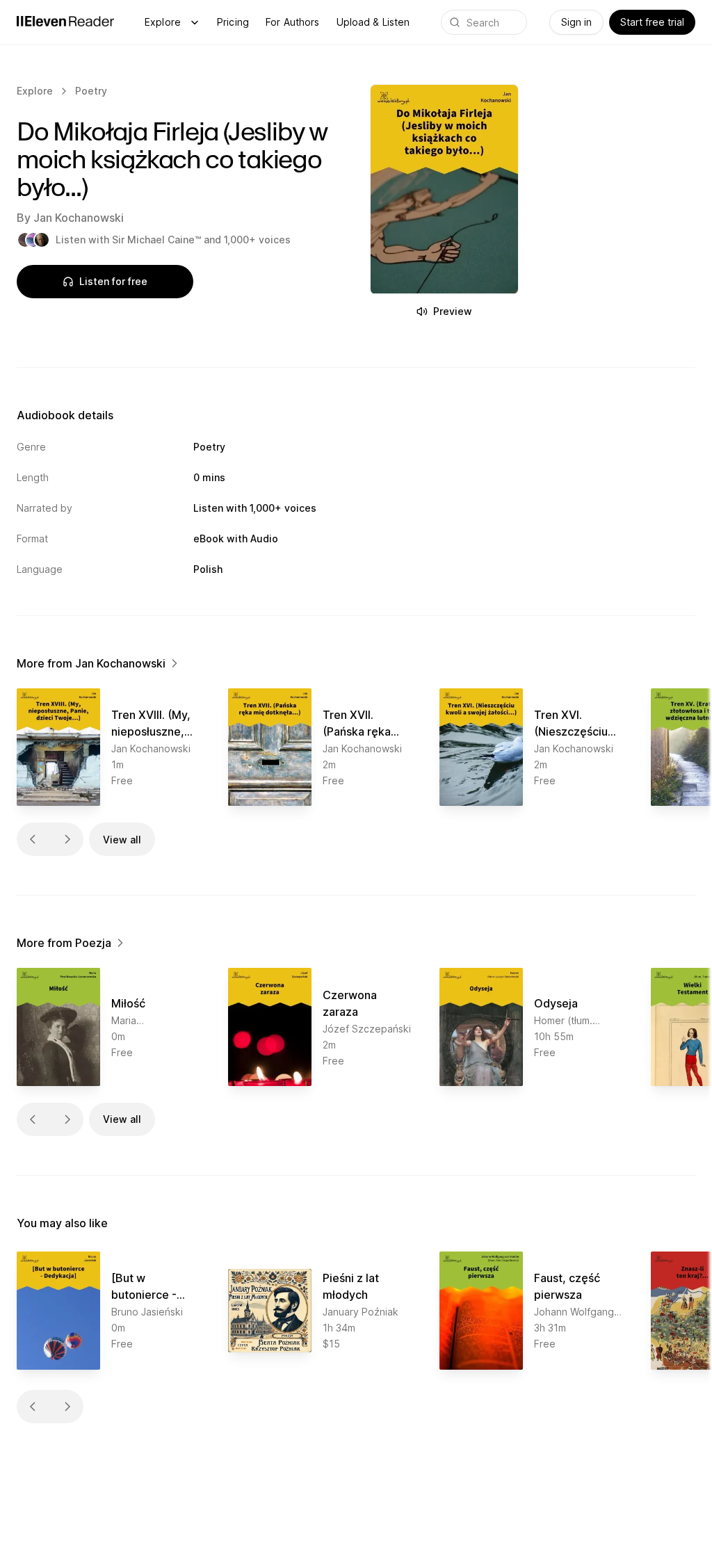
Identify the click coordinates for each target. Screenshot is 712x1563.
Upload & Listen (373, 22)
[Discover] (195, 22)
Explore (163, 22)
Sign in (576, 22)
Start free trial (652, 22)
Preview (452, 311)
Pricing (233, 22)
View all (122, 839)
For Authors (293, 22)
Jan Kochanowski (78, 218)
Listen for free (113, 281)
